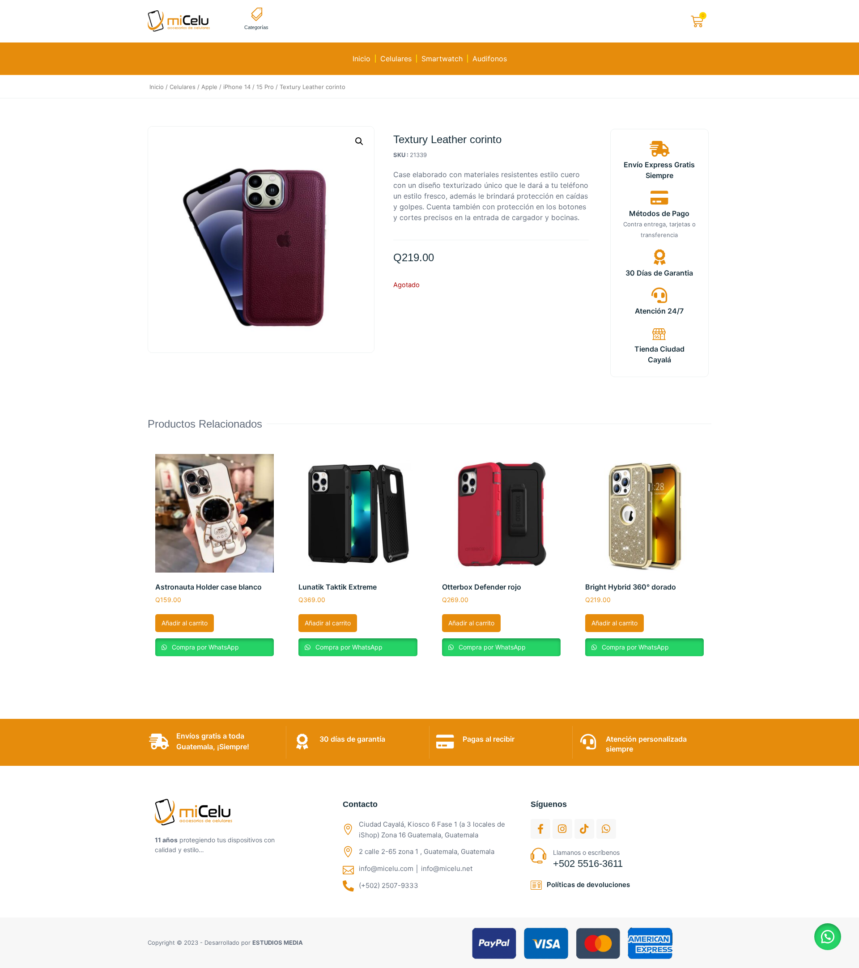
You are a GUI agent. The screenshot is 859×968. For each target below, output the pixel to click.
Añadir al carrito (185, 623)
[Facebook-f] (540, 829)
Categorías (256, 27)
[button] (359, 141)
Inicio (361, 58)
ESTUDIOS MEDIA (277, 942)
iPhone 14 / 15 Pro (248, 86)
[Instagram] (562, 829)
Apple (209, 86)
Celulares (396, 58)
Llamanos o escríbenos (586, 852)
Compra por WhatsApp (204, 647)
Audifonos (489, 58)
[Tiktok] (584, 829)
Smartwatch (442, 58)
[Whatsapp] (606, 829)
